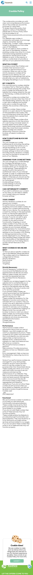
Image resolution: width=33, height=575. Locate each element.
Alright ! (17, 561)
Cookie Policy (12, 557)
